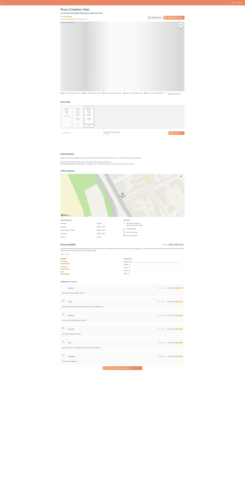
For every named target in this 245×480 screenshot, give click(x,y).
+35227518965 (131, 229)
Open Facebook (132, 235)
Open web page (132, 232)
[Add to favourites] (180, 25)
